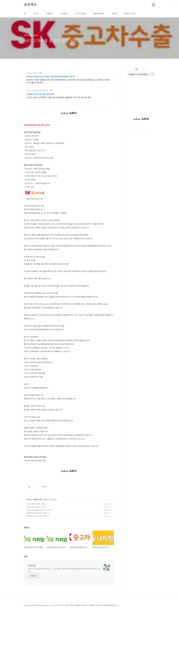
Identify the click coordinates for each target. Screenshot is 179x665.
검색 (148, 5)
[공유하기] (32, 487)
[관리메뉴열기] (175, 4)
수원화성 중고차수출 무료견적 (40, 94)
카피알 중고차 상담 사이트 (35, 507)
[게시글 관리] (36, 487)
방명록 (114, 13)
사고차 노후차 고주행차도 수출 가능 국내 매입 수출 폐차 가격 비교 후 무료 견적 (58, 97)
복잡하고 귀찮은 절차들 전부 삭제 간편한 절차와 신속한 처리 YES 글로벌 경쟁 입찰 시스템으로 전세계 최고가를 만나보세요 (68, 81)
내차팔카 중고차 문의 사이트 (36, 513)
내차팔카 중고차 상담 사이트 (36, 516)
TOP (153, 606)
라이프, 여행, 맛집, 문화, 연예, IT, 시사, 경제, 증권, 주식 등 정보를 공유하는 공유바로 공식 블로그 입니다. (64, 569)
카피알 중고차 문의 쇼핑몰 (35, 504)
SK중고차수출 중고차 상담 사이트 (38, 510)
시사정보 (64, 13)
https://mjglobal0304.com (37, 90)
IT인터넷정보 (80, 13)
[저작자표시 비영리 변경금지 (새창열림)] (52, 487)
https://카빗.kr (32, 73)
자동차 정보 (37, 499)
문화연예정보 (98, 13)
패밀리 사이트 (130, 13)
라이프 (35, 13)
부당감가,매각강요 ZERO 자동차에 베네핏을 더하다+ (51, 76)
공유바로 (30, 4)
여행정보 (49, 13)
